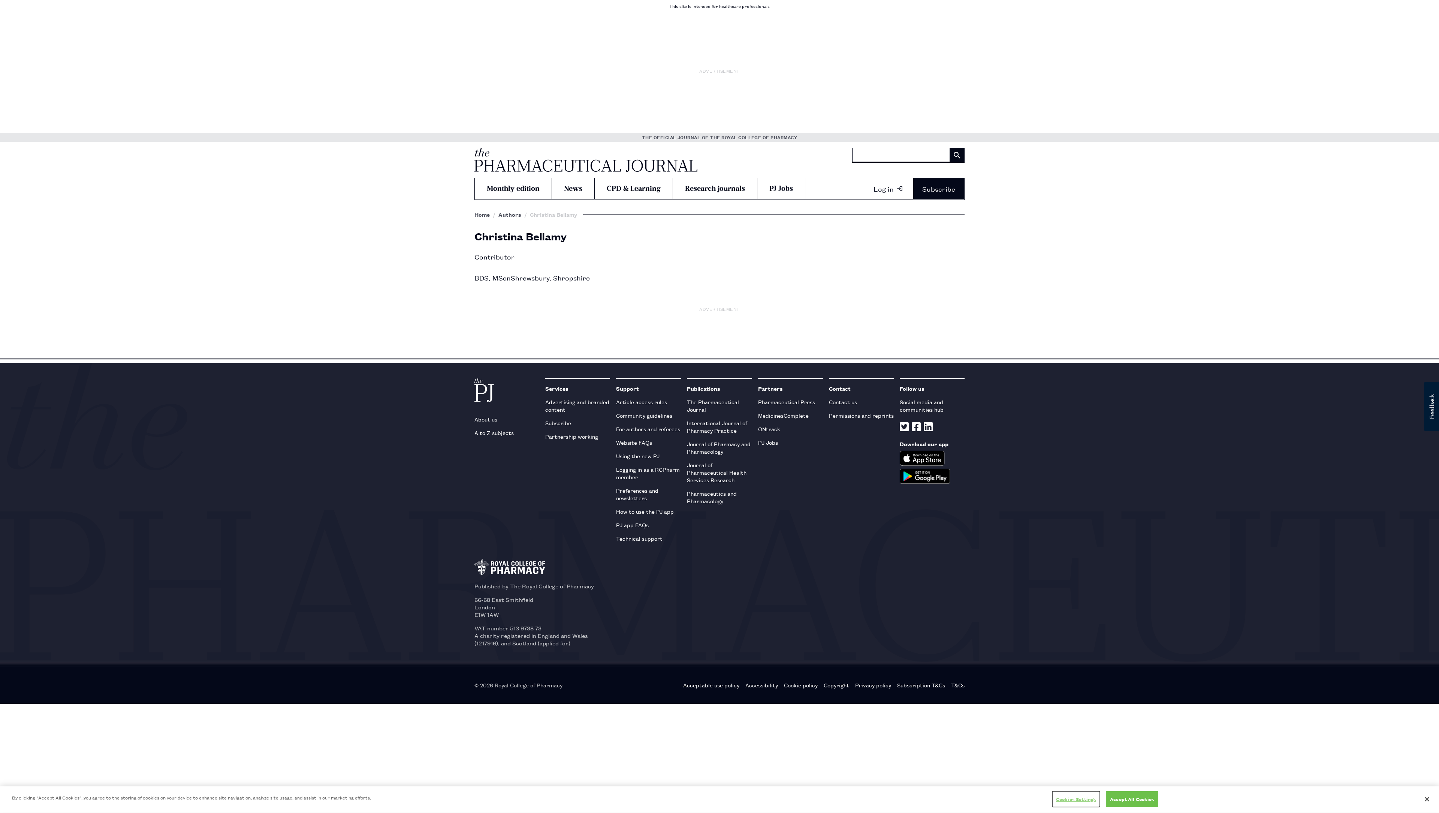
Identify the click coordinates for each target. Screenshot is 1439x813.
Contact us (843, 402)
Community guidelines (644, 415)
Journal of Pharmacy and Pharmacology (719, 447)
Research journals (715, 188)
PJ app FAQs (632, 525)
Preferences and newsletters (637, 494)
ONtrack (769, 429)
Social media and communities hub (922, 405)
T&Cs (958, 685)
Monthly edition (513, 188)
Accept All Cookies (1132, 798)
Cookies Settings (1076, 798)
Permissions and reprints (861, 415)
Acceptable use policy (711, 685)
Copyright (836, 685)
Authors (509, 214)
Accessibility (761, 685)
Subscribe (938, 188)
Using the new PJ (638, 456)
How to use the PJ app (645, 511)
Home (482, 214)
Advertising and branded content (577, 405)
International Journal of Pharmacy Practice (717, 426)
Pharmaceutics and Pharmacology (712, 497)
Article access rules (641, 402)
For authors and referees (648, 429)
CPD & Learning (634, 188)
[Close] (1427, 799)
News (573, 188)
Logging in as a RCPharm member (648, 473)
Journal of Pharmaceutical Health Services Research (716, 472)
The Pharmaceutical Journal (713, 405)
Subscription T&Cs (921, 685)
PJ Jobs (781, 188)
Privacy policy (873, 685)
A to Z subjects (494, 432)
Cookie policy (801, 685)
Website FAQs (634, 442)
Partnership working (571, 436)
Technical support (639, 538)
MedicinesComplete (783, 415)
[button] (1431, 406)
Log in (884, 188)
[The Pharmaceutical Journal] (585, 160)
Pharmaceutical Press (786, 402)
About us (485, 419)
